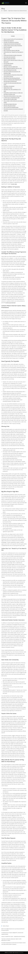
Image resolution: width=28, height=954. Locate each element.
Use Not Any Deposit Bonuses (10, 104)
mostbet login (14, 184)
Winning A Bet (7, 48)
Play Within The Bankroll (9, 86)
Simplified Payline (7, 65)
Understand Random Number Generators (13, 55)
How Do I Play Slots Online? (9, 105)
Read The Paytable (8, 47)
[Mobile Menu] (26, 3)
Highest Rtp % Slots (8, 87)
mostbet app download (10, 302)
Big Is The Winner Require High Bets (12, 50)
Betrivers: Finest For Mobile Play (11, 66)
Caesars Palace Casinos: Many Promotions (13, 45)
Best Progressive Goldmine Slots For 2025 (13, 68)
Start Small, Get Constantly (9, 57)
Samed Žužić (21, 952)
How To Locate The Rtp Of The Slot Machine (13, 39)
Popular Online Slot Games (9, 58)
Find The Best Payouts (8, 63)
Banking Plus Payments (9, 40)
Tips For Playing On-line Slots (10, 70)
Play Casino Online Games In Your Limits (12, 96)
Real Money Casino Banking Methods (12, 78)
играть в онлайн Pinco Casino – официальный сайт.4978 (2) (13, 936)
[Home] (1, 10)
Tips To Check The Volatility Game (11, 107)
